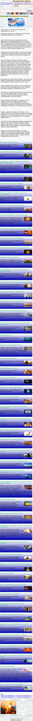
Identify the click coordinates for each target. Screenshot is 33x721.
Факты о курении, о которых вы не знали (13, 584)
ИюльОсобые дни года (7, 666)
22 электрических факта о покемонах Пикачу (14, 215)
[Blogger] (15, 13)
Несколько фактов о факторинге (10, 429)
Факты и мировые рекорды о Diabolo (11, 513)
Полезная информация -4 (24, 697)
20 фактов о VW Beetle (7, 573)
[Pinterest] (32, 13)
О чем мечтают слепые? (7, 377)
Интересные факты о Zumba (9, 142)
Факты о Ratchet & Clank (7, 499)
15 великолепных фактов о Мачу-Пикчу (12, 614)
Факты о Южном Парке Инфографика (11, 684)
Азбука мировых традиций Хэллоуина (12, 439)
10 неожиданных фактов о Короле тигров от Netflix (15, 228)
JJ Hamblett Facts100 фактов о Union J (11, 151)
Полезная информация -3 (8, 697)
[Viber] (25, 13)
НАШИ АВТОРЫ (5, 4)
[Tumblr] (23, 13)
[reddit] (19, 13)
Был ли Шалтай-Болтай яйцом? (10, 594)
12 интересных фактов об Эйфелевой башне (14, 461)
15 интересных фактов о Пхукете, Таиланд (13, 635)
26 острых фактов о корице (8, 368)
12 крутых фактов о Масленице (9, 397)
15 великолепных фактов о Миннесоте (12, 238)
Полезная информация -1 (8, 695)
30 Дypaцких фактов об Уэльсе (9, 257)
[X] (12, 13)
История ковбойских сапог (8, 358)
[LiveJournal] (21, 13)
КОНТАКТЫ (27, 3)
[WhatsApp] (27, 13)
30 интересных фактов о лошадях (10, 554)
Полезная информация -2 (24, 695)
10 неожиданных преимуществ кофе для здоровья (15, 282)
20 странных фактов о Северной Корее (12, 205)
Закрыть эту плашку (16, 720)
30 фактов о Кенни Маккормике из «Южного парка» (16, 646)
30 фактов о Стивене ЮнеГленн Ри (11, 345)
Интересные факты (23, 1)
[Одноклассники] (10, 13)
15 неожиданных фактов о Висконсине (12, 301)
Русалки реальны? (6, 335)
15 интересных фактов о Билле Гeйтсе (12, 291)
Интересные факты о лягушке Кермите (12, 175)
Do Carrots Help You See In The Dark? (11, 183)
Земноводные (18, 3)
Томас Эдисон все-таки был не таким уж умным (15, 247)
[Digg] (17, 13)
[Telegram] (30, 13)
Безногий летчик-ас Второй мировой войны (13, 310)
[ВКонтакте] (8, 13)
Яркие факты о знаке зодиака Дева (11, 387)
